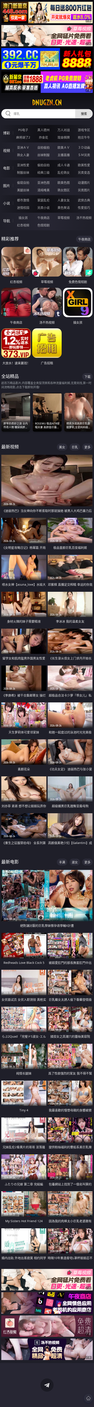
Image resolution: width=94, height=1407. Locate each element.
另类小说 (43, 207)
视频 (6, 150)
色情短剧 (43, 225)
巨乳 (75, 447)
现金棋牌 (63, 137)
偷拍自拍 (43, 165)
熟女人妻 (23, 155)
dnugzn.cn (47, 102)
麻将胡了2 (23, 137)
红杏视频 (23, 225)
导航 (6, 220)
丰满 (62, 862)
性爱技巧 (84, 207)
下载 (87, 376)
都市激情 (23, 200)
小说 (6, 203)
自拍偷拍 (43, 147)
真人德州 (43, 130)
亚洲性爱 (23, 165)
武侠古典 (84, 200)
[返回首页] (88, 1398)
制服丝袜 (23, 172)
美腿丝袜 (23, 190)
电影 (6, 168)
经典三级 (43, 172)
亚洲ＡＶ (23, 147)
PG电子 (23, 130)
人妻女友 (63, 200)
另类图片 (84, 190)
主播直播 (63, 155)
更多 (87, 447)
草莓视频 (63, 218)
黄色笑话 (63, 207)
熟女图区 (63, 190)
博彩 (6, 133)
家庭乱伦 (43, 200)
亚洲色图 (43, 182)
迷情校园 (23, 207)
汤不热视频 (84, 218)
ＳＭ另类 (84, 155)
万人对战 (63, 130)
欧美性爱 (84, 165)
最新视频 (10, 447)
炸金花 (43, 137)
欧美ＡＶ (63, 147)
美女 (62, 447)
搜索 (84, 114)
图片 (6, 185)
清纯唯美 (43, 190)
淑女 (75, 862)
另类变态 (84, 172)
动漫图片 (84, 182)
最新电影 (10, 862)
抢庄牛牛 (84, 137)
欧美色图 (63, 182)
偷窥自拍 (23, 182)
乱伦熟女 (63, 172)
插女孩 (23, 218)
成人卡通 (63, 165)
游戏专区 (84, 130)
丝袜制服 (43, 155)
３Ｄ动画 (84, 147)
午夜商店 (43, 218)
